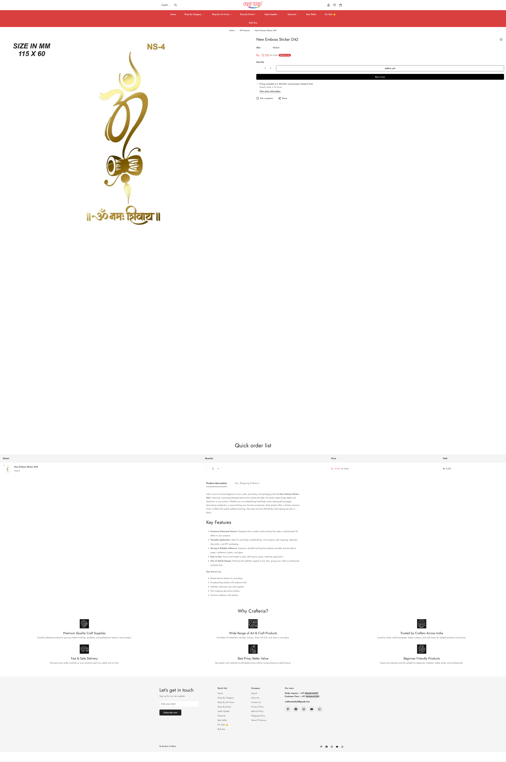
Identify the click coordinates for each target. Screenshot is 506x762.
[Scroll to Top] (501, 748)
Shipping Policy (258, 715)
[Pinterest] (288, 709)
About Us (255, 697)
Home (173, 14)
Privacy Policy (257, 706)
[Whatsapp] (319, 709)
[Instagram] (304, 709)
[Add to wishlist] (501, 40)
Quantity (260, 62)
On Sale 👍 (330, 14)
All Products (245, 30)
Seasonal (292, 14)
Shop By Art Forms (220, 14)
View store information (270, 91)
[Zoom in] (247, 42)
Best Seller (311, 14)
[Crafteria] (253, 5)
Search (254, 693)
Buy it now (380, 76)
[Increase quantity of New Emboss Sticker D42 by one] (270, 68)
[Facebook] (296, 709)
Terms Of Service (258, 720)
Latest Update (270, 14)
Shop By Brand (247, 14)
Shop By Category (192, 14)
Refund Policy (257, 711)
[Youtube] (311, 709)
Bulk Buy (253, 22)
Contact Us (256, 702)
